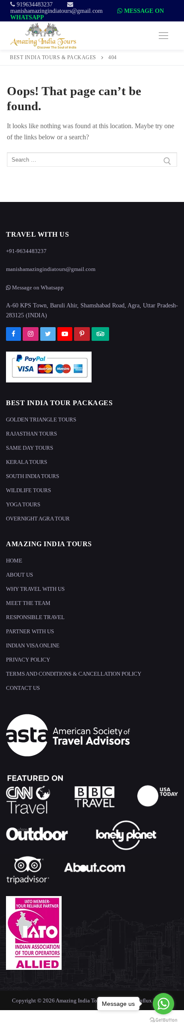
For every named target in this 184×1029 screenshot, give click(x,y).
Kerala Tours (26, 462)
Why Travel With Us (35, 589)
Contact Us (23, 688)
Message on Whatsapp (37, 287)
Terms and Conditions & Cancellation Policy (73, 674)
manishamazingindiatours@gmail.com (56, 11)
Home (14, 560)
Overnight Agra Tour (38, 518)
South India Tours (32, 476)
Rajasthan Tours (31, 433)
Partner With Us (30, 631)
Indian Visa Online (32, 645)
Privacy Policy (28, 659)
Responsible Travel (35, 617)
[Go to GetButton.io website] (163, 1020)
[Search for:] (92, 161)
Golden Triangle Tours (41, 419)
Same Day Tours (29, 448)
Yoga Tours (23, 504)
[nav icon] (163, 36)
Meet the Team (28, 603)
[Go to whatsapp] (163, 1003)
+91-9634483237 (26, 251)
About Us (19, 575)
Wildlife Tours (28, 490)
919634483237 (34, 4)
